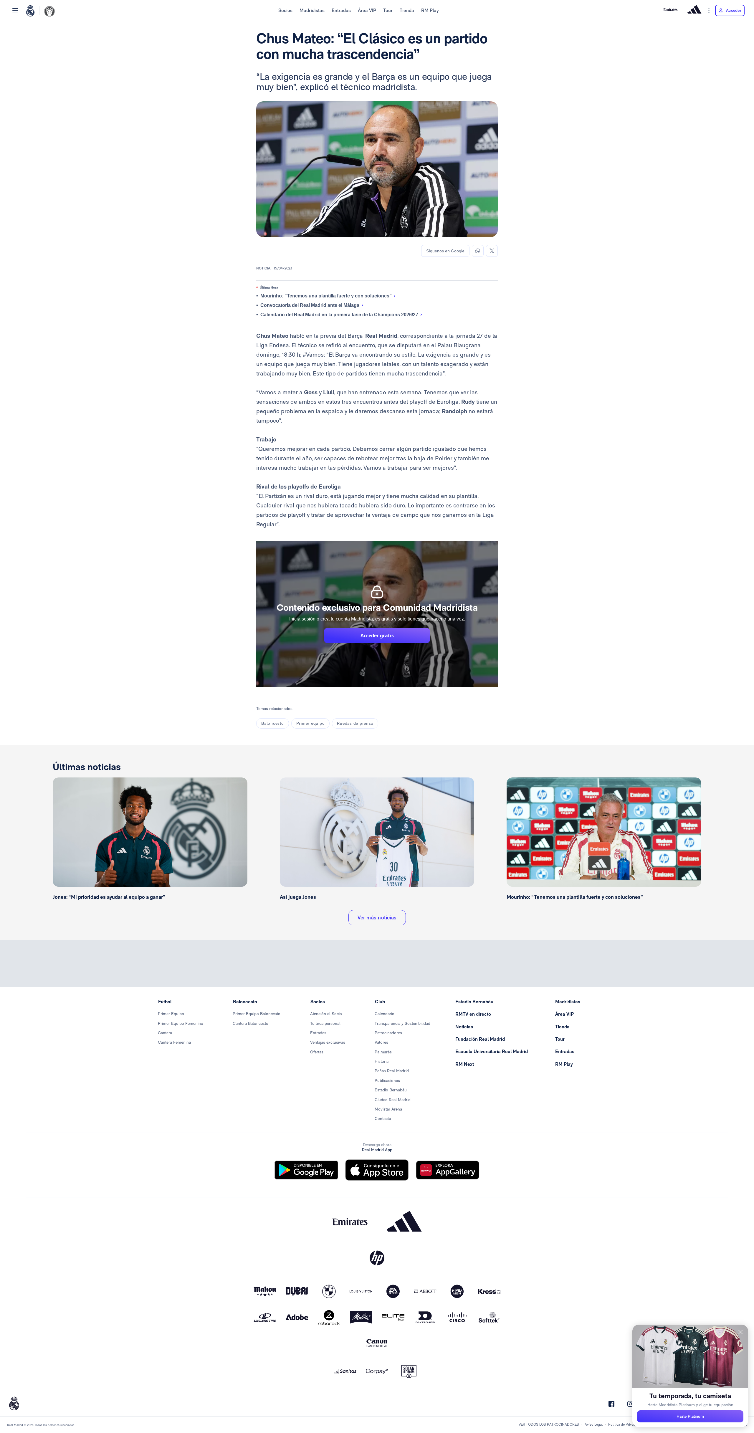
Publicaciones (387, 1080)
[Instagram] (630, 1403)
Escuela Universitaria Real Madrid (491, 1051)
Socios (285, 10)
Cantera (165, 1032)
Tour (388, 10)
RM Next (464, 1064)
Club (380, 1002)
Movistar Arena (388, 1109)
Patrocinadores (388, 1032)
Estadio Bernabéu (391, 1090)
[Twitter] (492, 251)
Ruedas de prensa (355, 723)
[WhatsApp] (478, 251)
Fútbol (164, 1002)
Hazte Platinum (690, 1416)
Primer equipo (310, 723)
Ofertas (316, 1052)
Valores (381, 1042)
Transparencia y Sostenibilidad (402, 1023)
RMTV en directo (473, 1014)
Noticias (464, 1027)
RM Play (430, 10)
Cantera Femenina (174, 1042)
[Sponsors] (709, 10)
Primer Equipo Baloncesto (256, 1013)
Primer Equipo (171, 1013)
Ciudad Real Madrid (393, 1099)
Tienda (407, 10)
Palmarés (383, 1052)
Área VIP (367, 10)
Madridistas (312, 10)
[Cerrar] (740, 1332)
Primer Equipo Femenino (180, 1023)
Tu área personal (325, 1023)
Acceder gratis (377, 635)
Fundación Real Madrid (480, 1039)
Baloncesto (272, 723)
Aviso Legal (594, 1424)
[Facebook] (611, 1403)
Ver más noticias (377, 917)
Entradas (341, 10)
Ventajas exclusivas (327, 1042)
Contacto (383, 1118)
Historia (381, 1061)
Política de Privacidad (625, 1424)
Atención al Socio (326, 1013)
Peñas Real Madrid (392, 1070)
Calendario (384, 1013)
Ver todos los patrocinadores (549, 1424)
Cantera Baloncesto (250, 1023)
